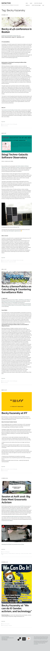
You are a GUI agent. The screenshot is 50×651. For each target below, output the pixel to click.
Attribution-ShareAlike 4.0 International (40, 638)
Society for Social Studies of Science (10, 110)
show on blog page (13, 260)
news (43, 5)
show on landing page (13, 124)
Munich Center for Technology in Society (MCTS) (14, 302)
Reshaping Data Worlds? (7, 544)
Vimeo (22, 544)
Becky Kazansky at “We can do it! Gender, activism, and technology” (17, 608)
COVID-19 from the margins (36, 5)
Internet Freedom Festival (23, 416)
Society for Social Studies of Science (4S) (10, 35)
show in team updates (6, 124)
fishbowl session (14, 510)
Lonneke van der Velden (12, 261)
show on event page (20, 260)
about (27, 3)
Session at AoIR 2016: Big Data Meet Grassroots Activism (16, 499)
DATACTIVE (6, 3)
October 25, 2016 (5, 478)
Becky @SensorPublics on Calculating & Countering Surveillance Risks (16, 289)
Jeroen (4, 121)
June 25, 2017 (4, 133)
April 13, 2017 (4, 269)
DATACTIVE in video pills (38, 3)
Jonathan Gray (17, 544)
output (31, 3)
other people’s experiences (13, 230)
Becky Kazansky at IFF (14, 413)
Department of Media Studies (6, 637)
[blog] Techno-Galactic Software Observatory (15, 156)
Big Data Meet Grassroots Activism (15, 516)
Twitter (14, 419)
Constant (18, 167)
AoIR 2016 (22, 506)
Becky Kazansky (5, 125)
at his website (10, 520)
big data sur (27, 5)
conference (10, 625)
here (16, 57)
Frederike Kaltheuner (11, 553)
